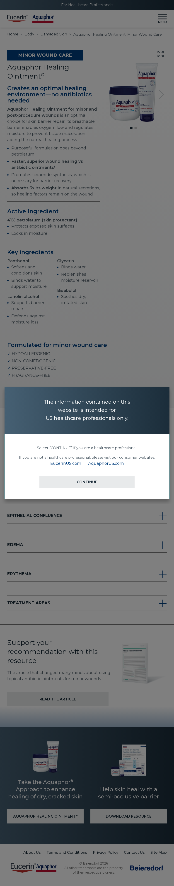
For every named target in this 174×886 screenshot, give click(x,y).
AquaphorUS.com (106, 463)
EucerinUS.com (65, 463)
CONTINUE (87, 482)
